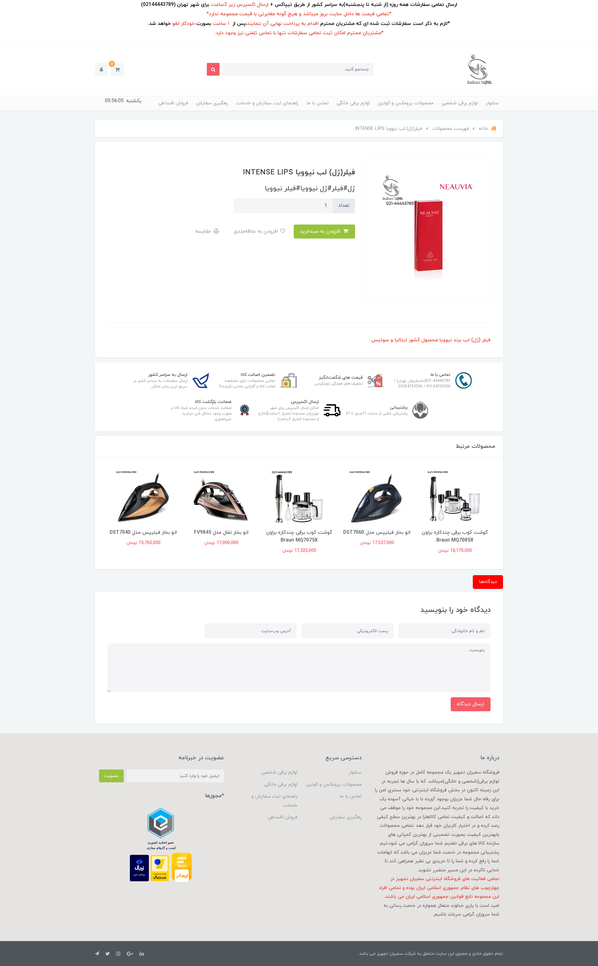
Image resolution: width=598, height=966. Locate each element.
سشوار (492, 103)
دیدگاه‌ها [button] (488, 582)
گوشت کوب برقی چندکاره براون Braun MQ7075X (299, 536)
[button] (117, 69)
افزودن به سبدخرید (321, 231)
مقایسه (203, 231)
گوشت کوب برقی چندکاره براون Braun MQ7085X (455, 536)
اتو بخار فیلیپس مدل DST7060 (377, 532)
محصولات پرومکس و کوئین (406, 103)
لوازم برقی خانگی (353, 103)
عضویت (111, 776)
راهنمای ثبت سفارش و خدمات (267, 103)
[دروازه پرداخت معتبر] (159, 867)
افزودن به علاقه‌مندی (257, 231)
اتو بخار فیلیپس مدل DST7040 (143, 532)
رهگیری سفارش (212, 103)
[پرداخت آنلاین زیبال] (139, 867)
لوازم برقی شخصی (460, 103)
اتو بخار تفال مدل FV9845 (221, 532)
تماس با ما (317, 103)
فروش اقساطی (173, 103)
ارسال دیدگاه (470, 704)
